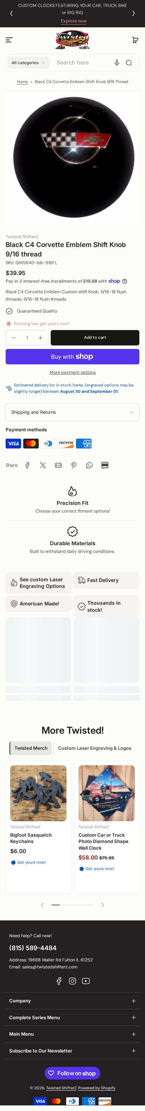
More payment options (73, 372)
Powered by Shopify (96, 1088)
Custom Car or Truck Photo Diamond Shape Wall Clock (103, 841)
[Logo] (72, 39)
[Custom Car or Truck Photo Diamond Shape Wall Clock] (106, 793)
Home (22, 81)
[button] (135, 40)
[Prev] (11, 13)
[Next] (133, 13)
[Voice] (116, 62)
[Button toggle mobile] (10, 40)
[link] (27, 465)
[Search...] (128, 62)
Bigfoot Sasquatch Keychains (31, 838)
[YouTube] (86, 981)
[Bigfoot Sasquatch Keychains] (38, 793)
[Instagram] (72, 981)
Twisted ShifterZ (61, 1088)
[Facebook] (59, 981)
